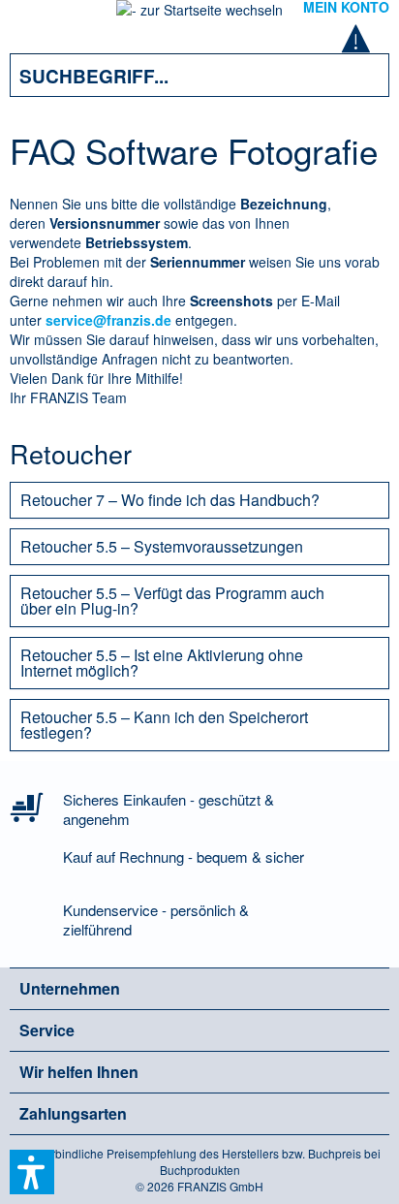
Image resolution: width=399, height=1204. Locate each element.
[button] (32, 1172)
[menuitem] (38, 19)
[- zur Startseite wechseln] (199, 15)
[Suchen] (360, 75)
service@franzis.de (108, 320)
